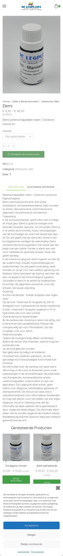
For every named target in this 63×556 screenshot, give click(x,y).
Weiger (31, 534)
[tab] (16, 187)
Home (6, 101)
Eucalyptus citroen (16, 465)
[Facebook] (9, 174)
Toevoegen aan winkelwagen (24, 154)
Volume (7, 131)
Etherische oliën (50, 101)
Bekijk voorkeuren (31, 544)
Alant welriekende (46, 465)
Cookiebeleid (23, 551)
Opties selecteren (16, 479)
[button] (58, 488)
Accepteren (31, 525)
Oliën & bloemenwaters (25, 101)
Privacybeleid (37, 551)
